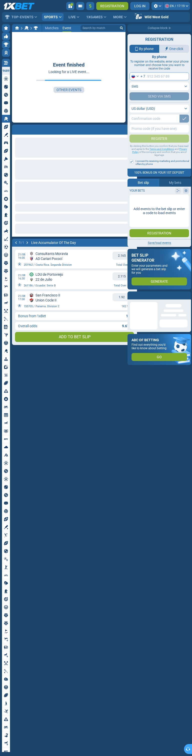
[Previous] (16, 243)
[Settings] (157, 6)
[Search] (121, 28)
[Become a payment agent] (80, 6)
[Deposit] (90, 6)
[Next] (27, 243)
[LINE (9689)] (17, 28)
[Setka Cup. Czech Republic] (36, 28)
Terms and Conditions (162, 149)
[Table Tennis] (27, 28)
